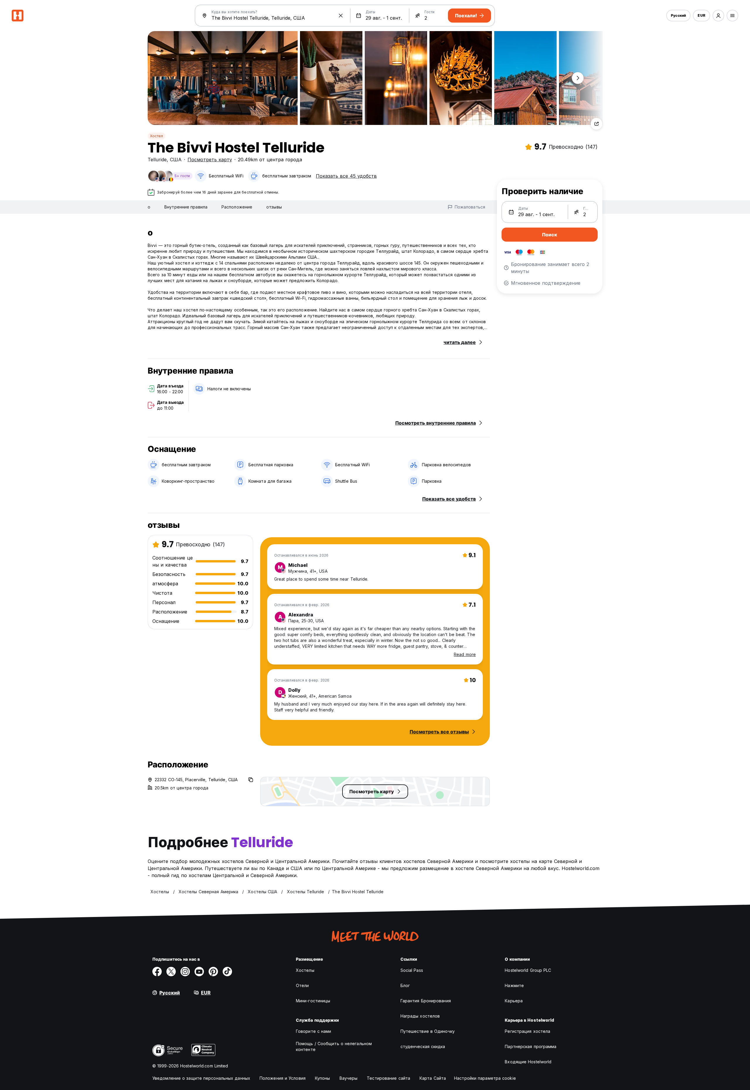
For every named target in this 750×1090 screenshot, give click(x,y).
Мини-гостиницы (313, 1000)
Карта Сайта (433, 1078)
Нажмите (514, 985)
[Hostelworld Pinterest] (213, 971)
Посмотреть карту (210, 159)
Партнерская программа (530, 1046)
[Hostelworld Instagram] (185, 971)
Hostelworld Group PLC (528, 970)
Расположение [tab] (236, 206)
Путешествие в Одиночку (427, 1031)
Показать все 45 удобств (346, 176)
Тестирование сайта (388, 1078)
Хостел (156, 136)
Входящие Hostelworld (528, 1061)
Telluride (157, 159)
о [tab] (149, 206)
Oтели (302, 985)
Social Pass (411, 970)
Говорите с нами (313, 1031)
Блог (405, 985)
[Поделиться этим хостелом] (596, 124)
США (176, 159)
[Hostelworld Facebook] (157, 971)
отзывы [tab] (274, 206)
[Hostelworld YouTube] (199, 971)
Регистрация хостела (527, 1031)
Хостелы (305, 970)
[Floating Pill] (578, 78)
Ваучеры (349, 1078)
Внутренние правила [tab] (185, 206)
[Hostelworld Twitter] (171, 971)
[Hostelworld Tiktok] (227, 971)
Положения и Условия (283, 1078)
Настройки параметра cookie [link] (485, 1078)
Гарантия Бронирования (425, 1000)
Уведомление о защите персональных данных (201, 1078)
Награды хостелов (420, 1015)
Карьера (514, 1000)
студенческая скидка (422, 1046)
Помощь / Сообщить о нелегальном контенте (334, 1046)
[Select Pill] (718, 15)
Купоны (322, 1078)
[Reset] (341, 16)
